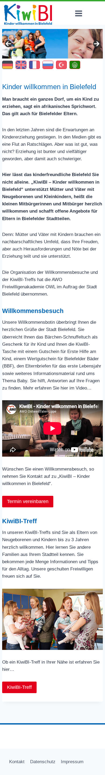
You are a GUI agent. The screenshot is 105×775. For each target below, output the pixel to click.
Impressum (72, 761)
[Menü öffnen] (78, 13)
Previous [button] (8, 43)
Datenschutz (42, 761)
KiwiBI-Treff (19, 687)
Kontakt (16, 761)
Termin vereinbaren (27, 501)
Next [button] (96, 43)
